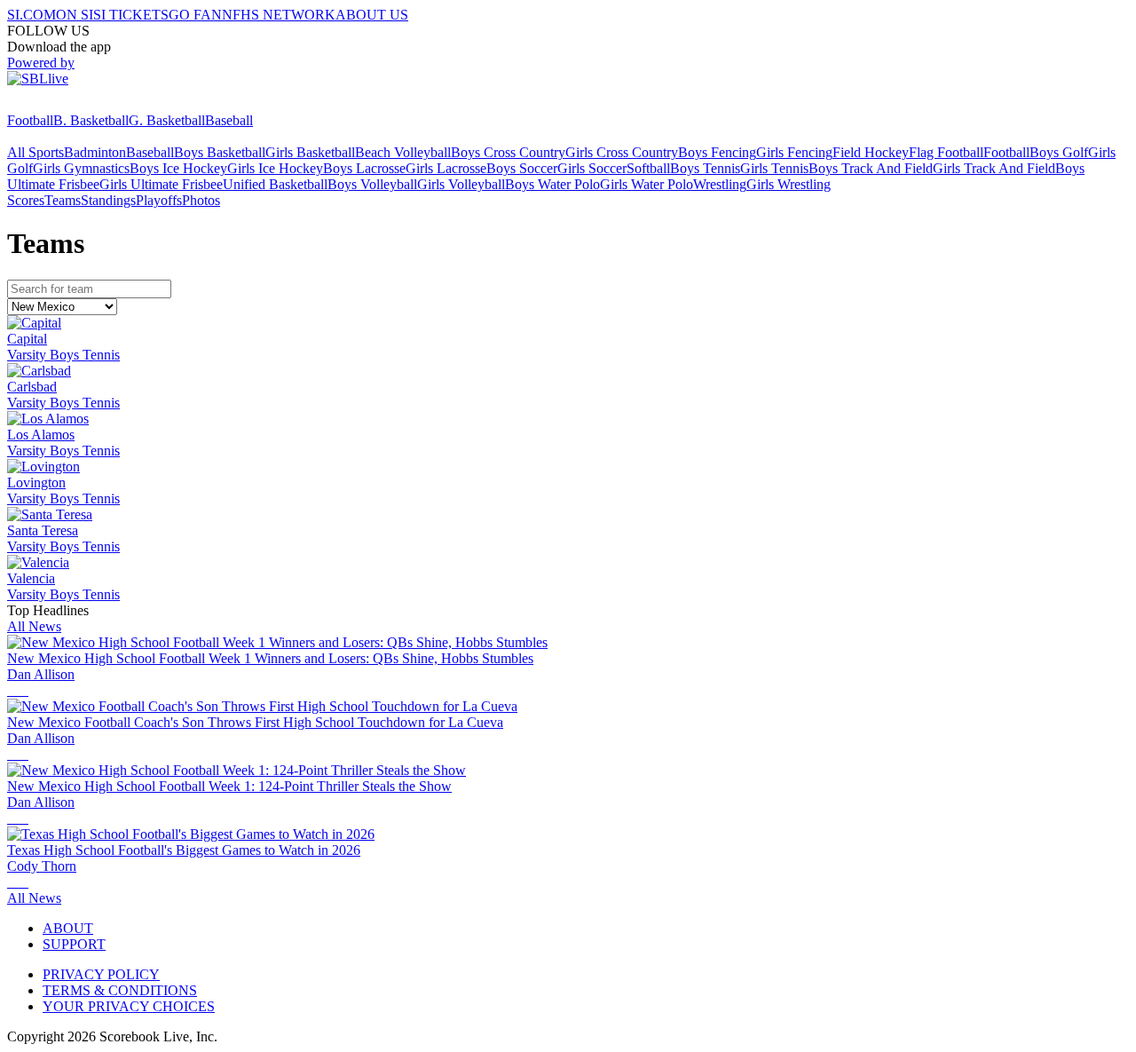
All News (34, 626)
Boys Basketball (219, 152)
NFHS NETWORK (278, 14)
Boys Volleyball (372, 184)
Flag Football (946, 152)
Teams (62, 200)
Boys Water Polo (552, 184)
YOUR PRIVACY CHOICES (129, 1006)
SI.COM (31, 14)
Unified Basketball (275, 184)
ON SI (74, 14)
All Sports (35, 152)
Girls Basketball (310, 152)
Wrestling (719, 184)
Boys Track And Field (871, 168)
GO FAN (195, 14)
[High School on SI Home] (75, 104)
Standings (108, 200)
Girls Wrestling (788, 184)
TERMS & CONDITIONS (120, 990)
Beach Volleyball (403, 152)
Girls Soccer (592, 168)
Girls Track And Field (994, 168)
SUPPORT (74, 944)
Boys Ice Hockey (178, 168)
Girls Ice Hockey (275, 168)
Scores (25, 200)
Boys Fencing (717, 152)
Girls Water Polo (646, 184)
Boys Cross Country (508, 152)
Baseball (229, 120)
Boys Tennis (705, 168)
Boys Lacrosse (364, 168)
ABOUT (68, 928)
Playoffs (159, 200)
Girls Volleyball (461, 184)
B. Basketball (91, 120)
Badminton (95, 152)
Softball (648, 168)
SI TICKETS (131, 14)
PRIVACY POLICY (101, 974)
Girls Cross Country (621, 152)
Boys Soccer (521, 168)
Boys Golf (1059, 152)
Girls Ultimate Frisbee (161, 184)
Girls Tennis (774, 168)
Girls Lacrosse (446, 168)
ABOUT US (371, 14)
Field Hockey (870, 152)
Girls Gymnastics (81, 168)
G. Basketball (167, 120)
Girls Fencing (794, 152)
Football (30, 120)
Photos (201, 200)
